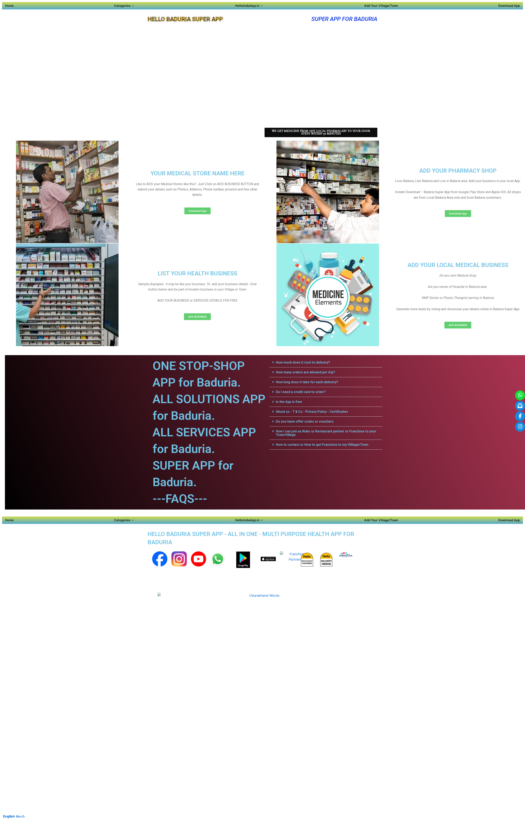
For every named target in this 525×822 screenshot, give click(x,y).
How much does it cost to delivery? (303, 362)
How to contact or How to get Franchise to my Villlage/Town (322, 445)
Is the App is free (289, 402)
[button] (325, 362)
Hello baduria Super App (185, 19)
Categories (122, 6)
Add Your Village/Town (381, 6)
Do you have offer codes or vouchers (304, 421)
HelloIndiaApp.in (247, 6)
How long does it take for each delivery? (307, 382)
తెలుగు (20, 816)
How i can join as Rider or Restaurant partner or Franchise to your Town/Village (326, 433)
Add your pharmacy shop (457, 170)
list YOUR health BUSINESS (197, 273)
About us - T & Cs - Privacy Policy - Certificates (312, 412)
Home (9, 6)
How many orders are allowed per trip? (305, 372)
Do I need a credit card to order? (301, 392)
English (9, 816)
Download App (509, 6)
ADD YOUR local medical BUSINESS (457, 265)
